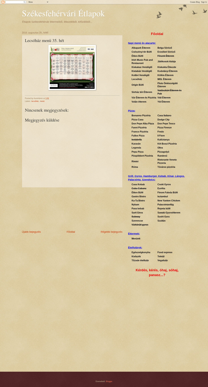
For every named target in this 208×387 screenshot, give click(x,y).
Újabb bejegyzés (31, 231)
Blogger (109, 381)
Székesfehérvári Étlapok (63, 13)
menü (42, 101)
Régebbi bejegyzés (111, 231)
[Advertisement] (72, 208)
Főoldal (71, 231)
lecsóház (35, 101)
